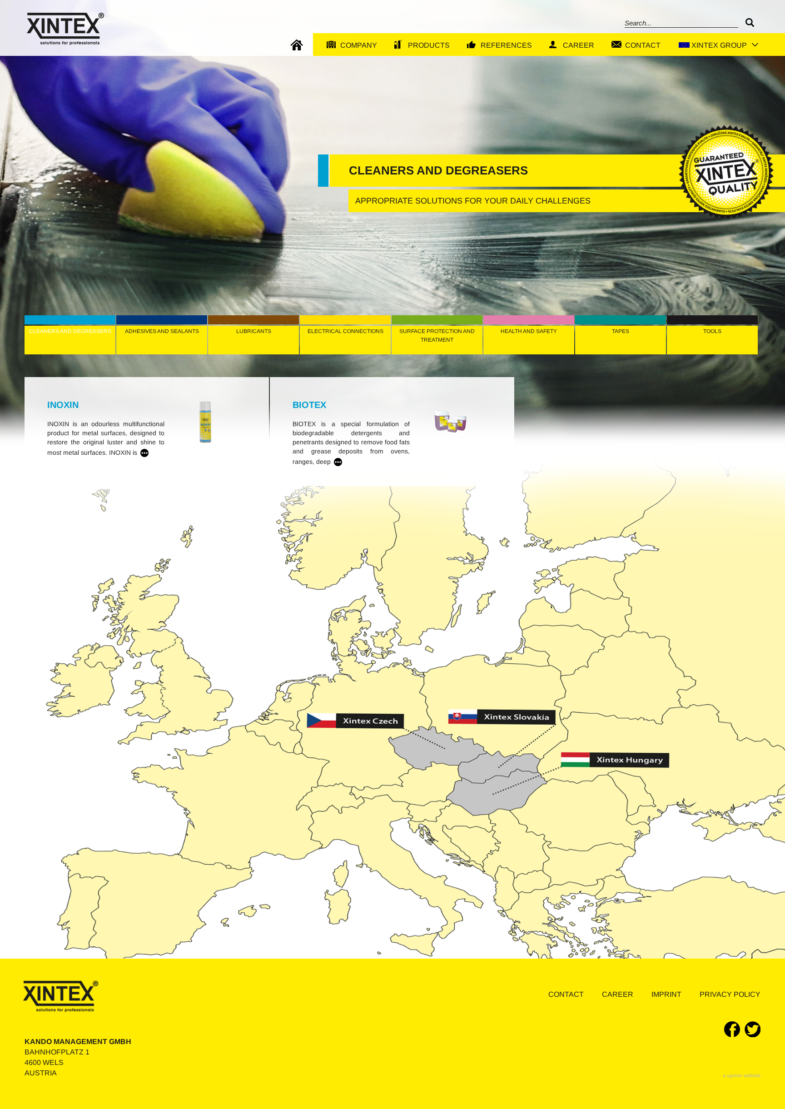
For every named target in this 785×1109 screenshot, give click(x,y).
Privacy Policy (730, 994)
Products (429, 45)
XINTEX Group (719, 45)
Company (358, 45)
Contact (643, 45)
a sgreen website (741, 1075)
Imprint (666, 994)
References (506, 45)
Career (578, 45)
